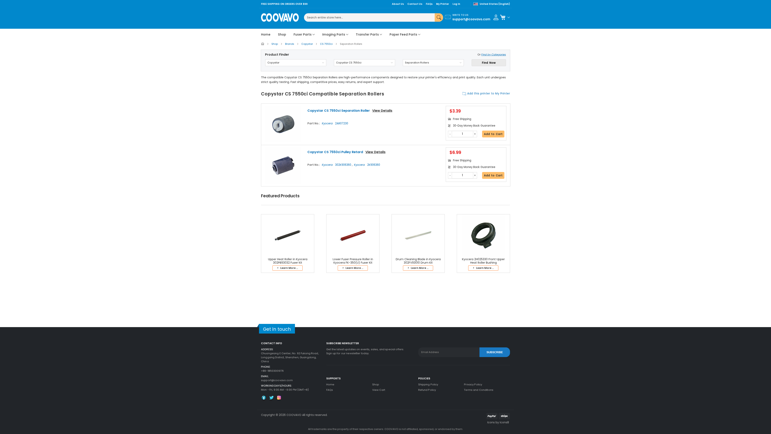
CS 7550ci (326, 44)
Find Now (489, 63)
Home (330, 384)
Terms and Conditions (478, 390)
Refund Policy (427, 390)
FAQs (329, 390)
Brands (290, 44)
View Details (382, 110)
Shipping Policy (428, 384)
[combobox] (373, 17)
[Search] (439, 17)
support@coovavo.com (471, 19)
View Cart (378, 390)
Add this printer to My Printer (488, 93)
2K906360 (367, 165)
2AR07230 (335, 123)
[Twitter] (271, 399)
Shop (274, 44)
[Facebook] (264, 399)
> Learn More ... (287, 268)
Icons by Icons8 (498, 422)
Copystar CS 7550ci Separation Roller (338, 110)
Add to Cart (493, 134)
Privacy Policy (473, 384)
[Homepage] (263, 44)
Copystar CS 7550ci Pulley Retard (335, 152)
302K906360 (337, 165)
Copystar (307, 44)
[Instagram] (279, 399)
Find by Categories (493, 54)
